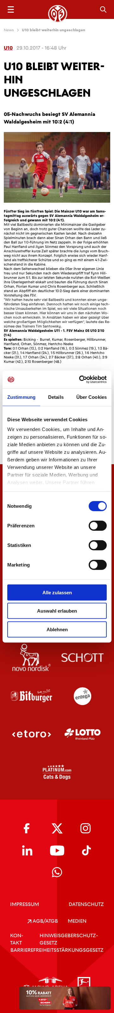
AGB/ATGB (44, 921)
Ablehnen (57, 629)
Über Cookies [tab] (91, 396)
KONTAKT (16, 939)
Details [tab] (56, 396)
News (9, 30)
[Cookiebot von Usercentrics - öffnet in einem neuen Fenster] (80, 379)
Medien (77, 921)
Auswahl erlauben (57, 611)
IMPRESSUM (24, 904)
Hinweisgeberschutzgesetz (69, 939)
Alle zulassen (57, 592)
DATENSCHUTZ (86, 904)
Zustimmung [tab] (21, 396)
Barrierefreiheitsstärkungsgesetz (57, 950)
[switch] (98, 525)
